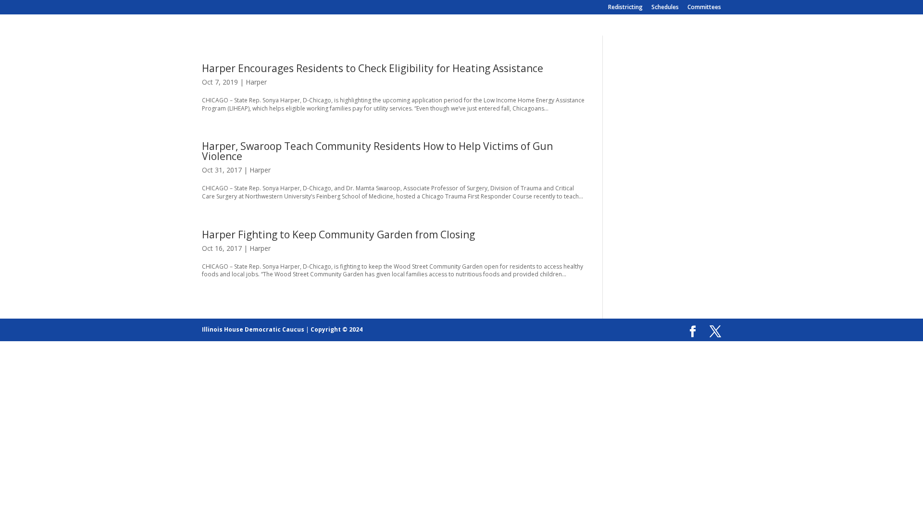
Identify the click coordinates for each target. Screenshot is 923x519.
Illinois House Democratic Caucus (253, 329)
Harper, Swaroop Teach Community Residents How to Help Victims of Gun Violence (377, 151)
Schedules (665, 7)
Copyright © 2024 (336, 329)
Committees (704, 7)
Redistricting (625, 7)
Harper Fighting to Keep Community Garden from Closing (338, 234)
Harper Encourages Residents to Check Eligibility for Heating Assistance (372, 68)
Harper (256, 81)
